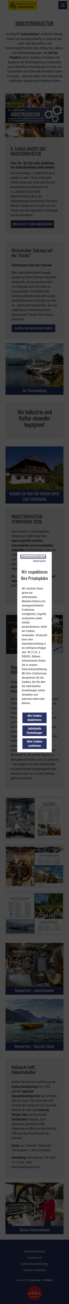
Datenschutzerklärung (33, 556)
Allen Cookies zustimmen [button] (34, 743)
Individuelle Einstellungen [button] (34, 730)
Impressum (39, 561)
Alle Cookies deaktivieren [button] (34, 718)
